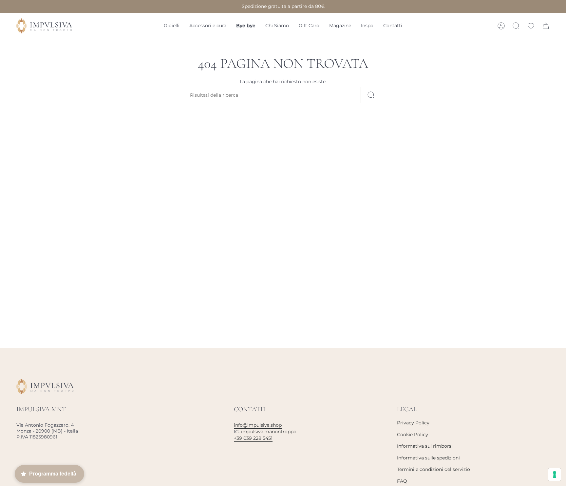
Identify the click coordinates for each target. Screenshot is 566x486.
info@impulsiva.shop (258, 425)
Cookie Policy (412, 434)
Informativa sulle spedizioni (428, 458)
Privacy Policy (413, 423)
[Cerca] (371, 95)
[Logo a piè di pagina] (45, 386)
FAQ (402, 481)
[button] (171, 26)
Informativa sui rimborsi (425, 446)
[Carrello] (545, 25)
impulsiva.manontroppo (268, 432)
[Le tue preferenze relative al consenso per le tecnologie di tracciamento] (554, 474)
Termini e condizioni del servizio (433, 469)
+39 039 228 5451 (253, 438)
